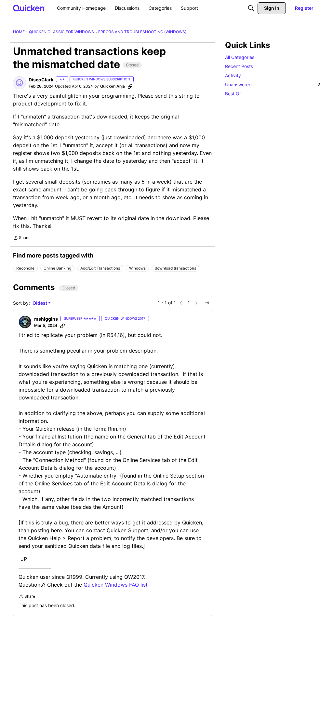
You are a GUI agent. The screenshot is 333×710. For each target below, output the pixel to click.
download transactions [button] (175, 268)
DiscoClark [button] (41, 79)
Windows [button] (137, 268)
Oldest (40, 303)
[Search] (251, 8)
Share (21, 238)
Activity (233, 75)
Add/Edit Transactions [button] (100, 268)
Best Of (233, 93)
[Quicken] (29, 8)
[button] (19, 82)
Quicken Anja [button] (112, 86)
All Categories (239, 57)
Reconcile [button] (25, 268)
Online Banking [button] (57, 268)
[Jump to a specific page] (207, 303)
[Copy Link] (130, 86)
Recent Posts (239, 66)
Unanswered (272, 84)
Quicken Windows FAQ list (116, 584)
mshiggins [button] (46, 319)
